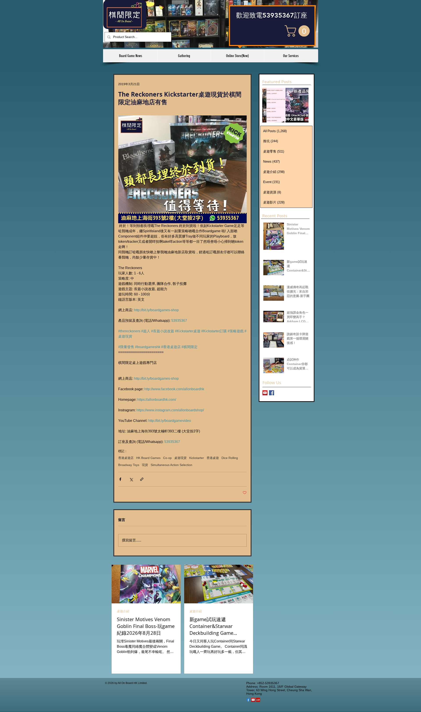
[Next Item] (301, 105)
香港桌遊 (213, 458)
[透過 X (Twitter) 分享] (131, 479)
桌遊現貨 (180, 458)
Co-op (167, 458)
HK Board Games (148, 458)
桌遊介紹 (123, 611)
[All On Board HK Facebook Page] (271, 392)
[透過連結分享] (142, 479)
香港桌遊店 (126, 458)
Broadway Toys (128, 465)
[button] (298, 31)
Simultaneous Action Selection (171, 465)
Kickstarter (196, 458)
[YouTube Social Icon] (253, 700)
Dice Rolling (229, 458)
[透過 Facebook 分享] (120, 479)
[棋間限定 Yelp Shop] (258, 700)
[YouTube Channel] (265, 392)
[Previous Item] (269, 105)
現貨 (145, 465)
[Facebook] (248, 700)
